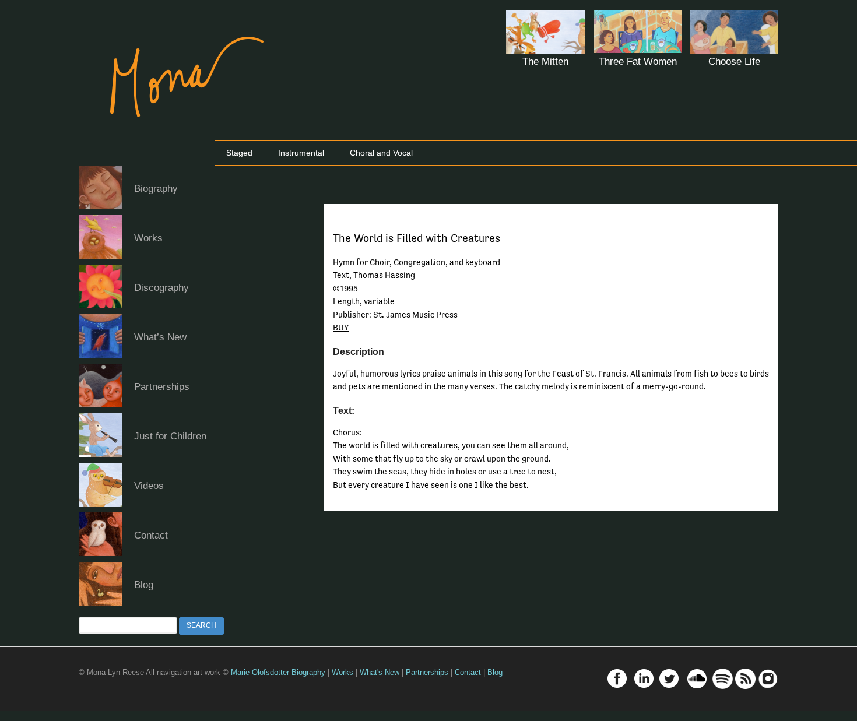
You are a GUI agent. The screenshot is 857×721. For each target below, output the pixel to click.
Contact (151, 535)
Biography (156, 188)
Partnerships (161, 386)
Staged (239, 152)
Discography (161, 287)
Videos (149, 485)
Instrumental (301, 152)
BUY (341, 327)
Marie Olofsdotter (261, 672)
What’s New (160, 337)
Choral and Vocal (381, 152)
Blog (143, 584)
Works (148, 238)
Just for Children (170, 436)
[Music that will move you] (175, 134)
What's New (379, 672)
